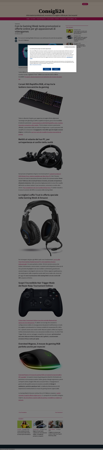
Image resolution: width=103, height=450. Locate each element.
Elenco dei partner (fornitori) (35, 64)
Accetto (56, 69)
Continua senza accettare (70, 46)
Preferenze (47, 69)
